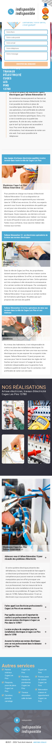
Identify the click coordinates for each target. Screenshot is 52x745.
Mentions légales (39, 742)
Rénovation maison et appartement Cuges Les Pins (43, 695)
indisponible (25, 9)
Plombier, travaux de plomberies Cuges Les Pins (26, 682)
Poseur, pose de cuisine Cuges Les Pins (43, 681)
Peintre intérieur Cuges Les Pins (9, 674)
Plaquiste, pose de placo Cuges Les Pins (10, 687)
